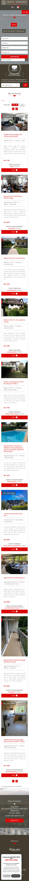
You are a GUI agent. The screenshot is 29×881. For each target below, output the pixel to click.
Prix (14, 104)
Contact (14, 820)
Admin (25, 870)
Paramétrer (7, 876)
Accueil (2, 100)
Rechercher (14, 57)
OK (25, 85)
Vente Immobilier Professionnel (14, 31)
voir (13, 170)
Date (22, 104)
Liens (22, 870)
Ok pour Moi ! (15, 876)
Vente (14, 25)
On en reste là (14, 856)
